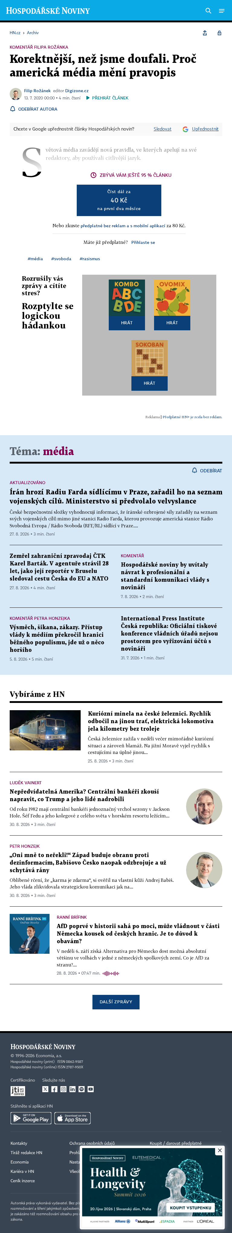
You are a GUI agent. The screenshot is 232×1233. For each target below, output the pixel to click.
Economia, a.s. (49, 1056)
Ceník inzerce (23, 1181)
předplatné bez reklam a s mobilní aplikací (123, 225)
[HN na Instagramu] (63, 1089)
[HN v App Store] (72, 1118)
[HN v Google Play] (31, 1118)
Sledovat (163, 129)
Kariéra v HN (22, 1172)
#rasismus (90, 258)
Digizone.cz (77, 90)
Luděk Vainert (26, 782)
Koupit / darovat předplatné (175, 1143)
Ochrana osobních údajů (92, 1143)
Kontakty (19, 1143)
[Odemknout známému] (219, 33)
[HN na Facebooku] (54, 1089)
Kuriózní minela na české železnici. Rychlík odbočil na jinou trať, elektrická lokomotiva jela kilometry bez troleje (151, 721)
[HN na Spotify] (82, 1089)
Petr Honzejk (25, 846)
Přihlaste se (143, 242)
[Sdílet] (205, 33)
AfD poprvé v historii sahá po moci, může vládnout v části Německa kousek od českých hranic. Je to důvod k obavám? (138, 934)
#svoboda (61, 258)
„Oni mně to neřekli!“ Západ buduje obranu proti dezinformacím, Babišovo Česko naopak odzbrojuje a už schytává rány (88, 863)
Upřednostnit (205, 129)
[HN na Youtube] (91, 1089)
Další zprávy (116, 1001)
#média (35, 258)
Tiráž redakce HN (26, 1153)
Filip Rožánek (37, 90)
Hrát (127, 322)
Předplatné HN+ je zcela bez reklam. (192, 417)
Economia (20, 1162)
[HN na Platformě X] (45, 1089)
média (58, 452)
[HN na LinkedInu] (72, 1089)
